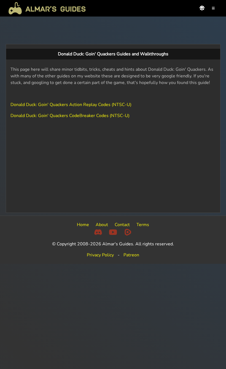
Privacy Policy (100, 255)
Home (83, 225)
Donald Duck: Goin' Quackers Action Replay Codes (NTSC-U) (70, 105)
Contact (122, 225)
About (102, 225)
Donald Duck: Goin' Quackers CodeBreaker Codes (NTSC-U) (70, 116)
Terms (142, 225)
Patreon (131, 255)
